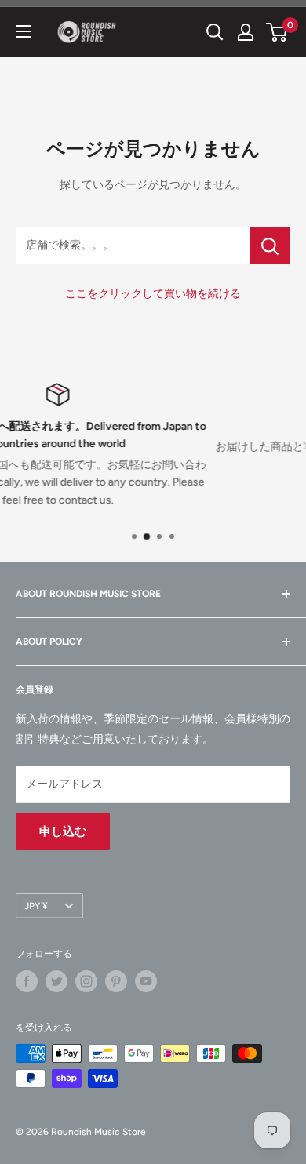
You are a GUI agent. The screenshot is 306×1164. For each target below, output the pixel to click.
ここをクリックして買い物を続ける (153, 293)
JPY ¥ (36, 905)
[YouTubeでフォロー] (146, 981)
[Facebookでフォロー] (27, 981)
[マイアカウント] (245, 32)
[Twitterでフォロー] (56, 981)
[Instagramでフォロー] (86, 981)
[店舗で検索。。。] (270, 245)
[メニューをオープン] (23, 31)
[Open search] (215, 32)
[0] (277, 32)
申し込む (62, 831)
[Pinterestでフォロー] (116, 981)
